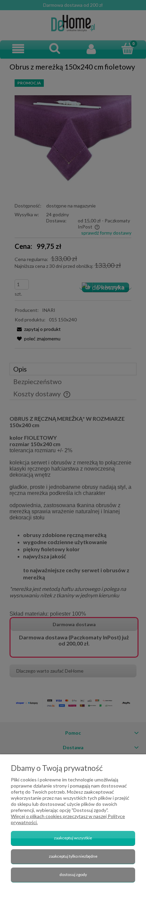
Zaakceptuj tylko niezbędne (73, 856)
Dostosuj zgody (73, 874)
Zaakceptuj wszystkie (73, 837)
